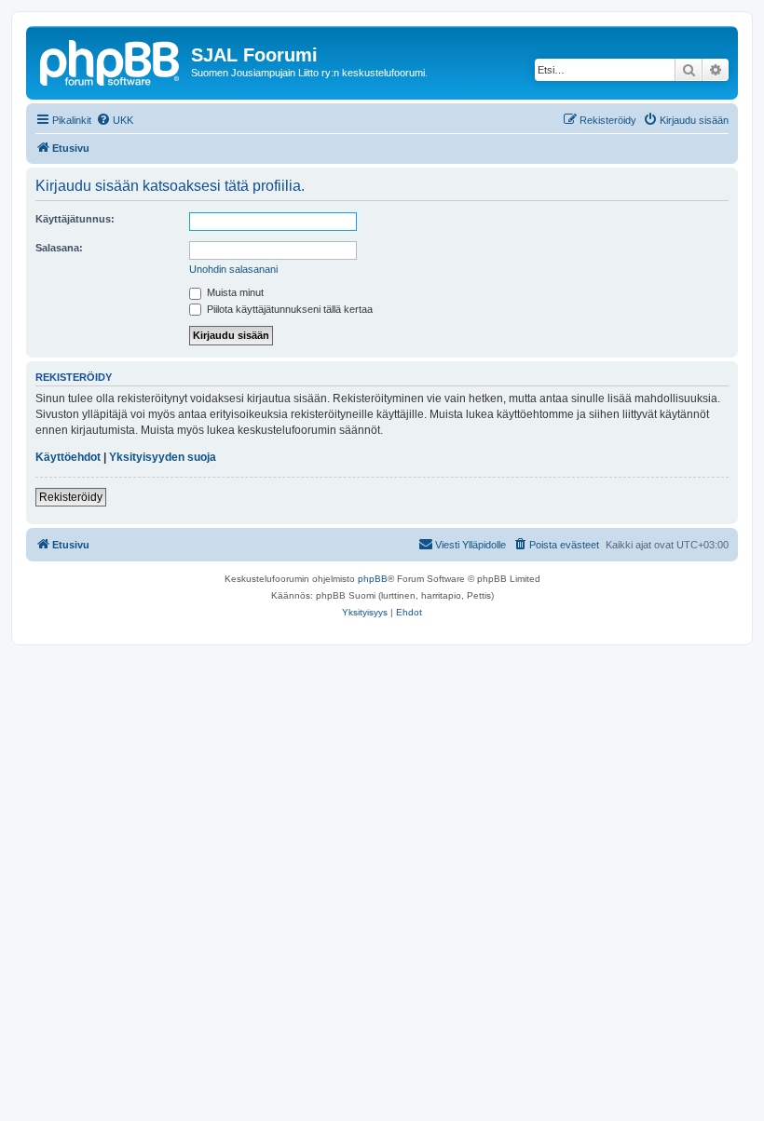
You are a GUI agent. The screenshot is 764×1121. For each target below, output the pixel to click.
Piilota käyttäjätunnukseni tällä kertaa (288, 309)
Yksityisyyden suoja (162, 457)
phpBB (373, 579)
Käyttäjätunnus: (75, 218)
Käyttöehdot (68, 457)
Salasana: (59, 247)
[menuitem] (114, 120)
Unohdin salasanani (233, 269)
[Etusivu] (111, 60)
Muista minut (234, 292)
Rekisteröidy (70, 497)
